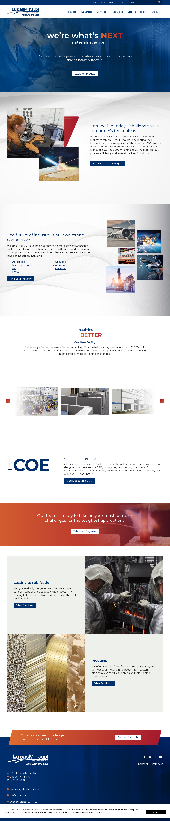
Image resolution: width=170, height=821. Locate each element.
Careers (111, 2)
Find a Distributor (98, 2)
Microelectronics (22, 265)
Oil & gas (60, 261)
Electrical (60, 268)
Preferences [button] (101, 812)
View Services (24, 605)
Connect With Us (128, 737)
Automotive (62, 265)
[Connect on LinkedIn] (149, 757)
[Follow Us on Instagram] (155, 757)
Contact (121, 2)
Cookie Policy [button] (47, 812)
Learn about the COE (79, 480)
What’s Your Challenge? (107, 163)
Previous (8, 401)
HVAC (15, 271)
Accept (156, 812)
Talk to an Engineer (85, 531)
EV (14, 268)
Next (162, 401)
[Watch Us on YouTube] (160, 757)
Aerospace (18, 261)
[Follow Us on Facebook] (144, 757)
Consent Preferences (150, 764)
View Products (103, 683)
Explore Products (85, 73)
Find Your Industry (21, 278)
